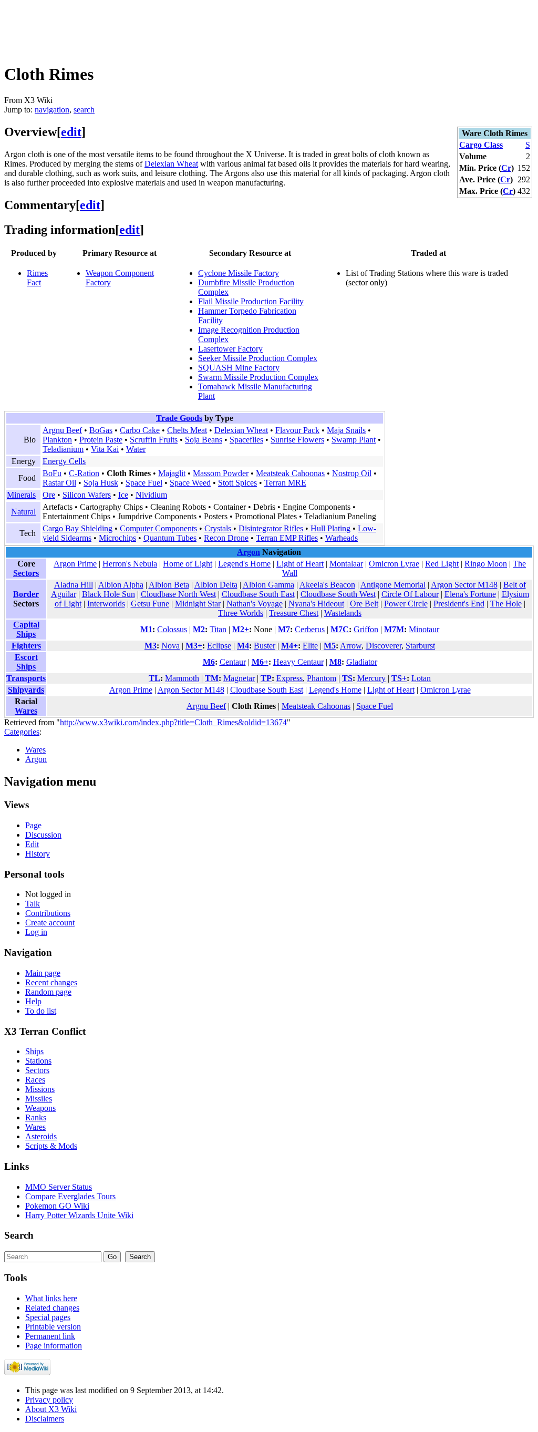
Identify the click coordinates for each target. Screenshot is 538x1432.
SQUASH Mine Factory (239, 367)
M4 (243, 645)
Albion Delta (215, 584)
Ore (49, 494)
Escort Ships (26, 662)
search (84, 109)
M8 (335, 661)
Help (33, 1001)
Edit (32, 844)
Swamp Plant (354, 439)
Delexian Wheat (171, 163)
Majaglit (171, 473)
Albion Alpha (120, 584)
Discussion (43, 834)
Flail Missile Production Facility (251, 301)
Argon (248, 552)
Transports (26, 678)
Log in (36, 932)
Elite (310, 645)
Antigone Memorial (393, 584)
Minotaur (424, 629)
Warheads (341, 537)
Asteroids (41, 1136)
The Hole (506, 603)
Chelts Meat (187, 430)
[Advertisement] (195, 27)
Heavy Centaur (298, 661)
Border (26, 594)
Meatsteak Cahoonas (290, 473)
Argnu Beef (62, 430)
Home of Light (187, 563)
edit (71, 132)
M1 (146, 629)
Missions (40, 1089)
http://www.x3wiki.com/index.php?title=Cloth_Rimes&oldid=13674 (173, 722)
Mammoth (182, 678)
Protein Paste (100, 439)
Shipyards (26, 689)
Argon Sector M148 (464, 584)
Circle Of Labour (410, 594)
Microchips (117, 537)
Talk (32, 903)
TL (154, 678)
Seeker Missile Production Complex (257, 358)
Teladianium (63, 449)
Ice (123, 494)
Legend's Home (244, 563)
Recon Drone (226, 537)
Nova (170, 645)
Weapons (40, 1108)
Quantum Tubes (169, 537)
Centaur (233, 661)
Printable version (53, 1326)
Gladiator (361, 661)
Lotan (421, 678)
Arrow (350, 645)
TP (266, 678)
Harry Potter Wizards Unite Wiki (79, 1215)
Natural (23, 511)
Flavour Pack (297, 430)
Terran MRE (285, 482)
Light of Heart (300, 563)
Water (136, 449)
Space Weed (190, 482)
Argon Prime (75, 563)
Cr (506, 167)
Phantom (321, 678)
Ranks (35, 1117)
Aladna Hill (73, 584)
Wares (26, 710)
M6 (209, 661)
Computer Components (158, 528)
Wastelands (342, 613)
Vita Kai (105, 449)
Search (19, 1235)
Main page (42, 973)
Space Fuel (144, 482)
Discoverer (383, 645)
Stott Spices (237, 482)
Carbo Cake (140, 430)
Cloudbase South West (338, 594)
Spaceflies (246, 439)
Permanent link (50, 1336)
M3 (150, 645)
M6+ (260, 661)
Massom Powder (221, 473)
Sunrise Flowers (297, 439)
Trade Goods (179, 418)
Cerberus (310, 629)
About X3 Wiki (51, 1409)
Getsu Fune (150, 603)
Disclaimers (44, 1418)
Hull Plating (330, 528)
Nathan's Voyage (254, 603)
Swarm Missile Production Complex (258, 377)
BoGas (100, 430)
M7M (394, 629)
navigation (52, 109)
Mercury (371, 678)
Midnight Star (198, 603)
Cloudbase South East (258, 594)
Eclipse (219, 645)
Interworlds (106, 603)
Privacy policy (49, 1399)
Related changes (52, 1307)
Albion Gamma (268, 584)
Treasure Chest (293, 613)
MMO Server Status (58, 1186)
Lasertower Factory (230, 348)
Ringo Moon (485, 563)
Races (35, 1079)
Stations (38, 1060)
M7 (284, 629)
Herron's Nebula (129, 563)
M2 (199, 629)
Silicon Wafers (87, 494)
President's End (458, 603)
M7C (339, 629)
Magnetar (239, 678)
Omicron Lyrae (394, 563)
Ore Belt (364, 603)
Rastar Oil (59, 482)
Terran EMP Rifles (287, 537)
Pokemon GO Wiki (57, 1205)
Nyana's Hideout (316, 603)
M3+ (193, 645)
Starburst (420, 645)
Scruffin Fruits (154, 439)
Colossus (172, 629)
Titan (218, 629)
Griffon (366, 629)
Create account (50, 922)
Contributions (47, 913)
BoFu (52, 473)
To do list (40, 1010)
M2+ (240, 629)
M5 (330, 645)
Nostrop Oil (351, 473)
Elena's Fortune (470, 594)
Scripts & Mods (51, 1145)
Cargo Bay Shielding (77, 528)
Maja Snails (346, 430)
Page (33, 825)
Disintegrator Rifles (271, 528)
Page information (53, 1345)
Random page (48, 991)
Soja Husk (101, 482)
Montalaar (346, 563)
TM (212, 678)
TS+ (399, 678)
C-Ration (84, 473)
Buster (264, 645)
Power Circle (406, 603)
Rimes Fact (37, 278)
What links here (51, 1298)
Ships (34, 1051)
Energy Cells (64, 461)
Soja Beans (203, 439)
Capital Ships (26, 629)
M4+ (289, 645)
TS (347, 678)
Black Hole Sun (108, 594)
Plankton (57, 439)
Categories (21, 731)
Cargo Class (481, 144)
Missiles (38, 1098)
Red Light (442, 563)
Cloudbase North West (178, 594)
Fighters (26, 645)
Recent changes (51, 982)
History (37, 853)
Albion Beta (169, 584)
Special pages (47, 1317)
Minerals (21, 494)
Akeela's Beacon (327, 584)
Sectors (26, 573)
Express (289, 678)
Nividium (151, 494)
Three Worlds (240, 613)
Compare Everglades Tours (70, 1196)
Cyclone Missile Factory (238, 273)
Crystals (217, 528)
